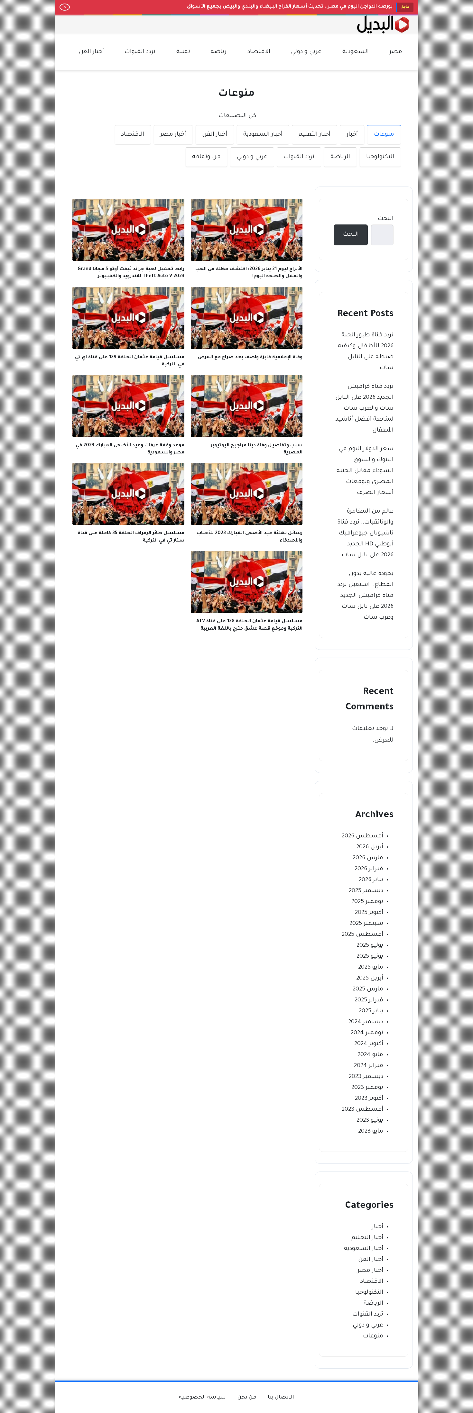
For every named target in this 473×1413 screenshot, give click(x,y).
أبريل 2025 (369, 978)
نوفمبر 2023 (367, 1088)
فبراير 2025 (369, 1000)
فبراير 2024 (368, 1066)
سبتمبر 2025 (366, 924)
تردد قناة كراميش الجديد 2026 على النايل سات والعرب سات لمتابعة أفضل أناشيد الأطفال (364, 409)
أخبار (352, 135)
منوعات (384, 135)
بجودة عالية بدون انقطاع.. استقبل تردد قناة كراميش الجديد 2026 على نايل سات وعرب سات (366, 596)
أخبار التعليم (314, 135)
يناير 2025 (371, 1011)
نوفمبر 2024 (367, 1033)
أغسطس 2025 (362, 935)
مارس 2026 (368, 858)
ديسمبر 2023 (366, 1077)
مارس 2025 (368, 989)
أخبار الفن (214, 135)
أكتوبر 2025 (369, 913)
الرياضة (340, 157)
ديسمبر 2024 (365, 1022)
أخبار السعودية (263, 135)
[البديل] (383, 24)
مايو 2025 (370, 967)
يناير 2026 (371, 880)
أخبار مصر (173, 135)
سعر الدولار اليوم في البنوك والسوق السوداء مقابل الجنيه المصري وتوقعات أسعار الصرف (365, 471)
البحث (386, 219)
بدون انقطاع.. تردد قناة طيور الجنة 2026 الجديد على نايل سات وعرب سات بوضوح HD (297, 7)
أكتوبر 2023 (369, 1099)
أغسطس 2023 (362, 1110)
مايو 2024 (370, 1055)
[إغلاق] (65, 7)
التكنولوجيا (380, 157)
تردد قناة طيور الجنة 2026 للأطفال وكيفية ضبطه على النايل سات (366, 351)
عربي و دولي (252, 157)
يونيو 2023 (370, 1120)
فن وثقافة (206, 157)
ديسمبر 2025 (366, 891)
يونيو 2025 (370, 956)
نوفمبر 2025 (367, 902)
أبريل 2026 (369, 847)
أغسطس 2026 (362, 836)
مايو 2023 (370, 1131)
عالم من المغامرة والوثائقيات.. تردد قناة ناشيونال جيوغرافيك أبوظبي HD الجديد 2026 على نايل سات (365, 533)
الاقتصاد (132, 135)
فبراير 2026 (369, 869)
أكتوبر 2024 (368, 1044)
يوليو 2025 (370, 946)
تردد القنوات (298, 157)
